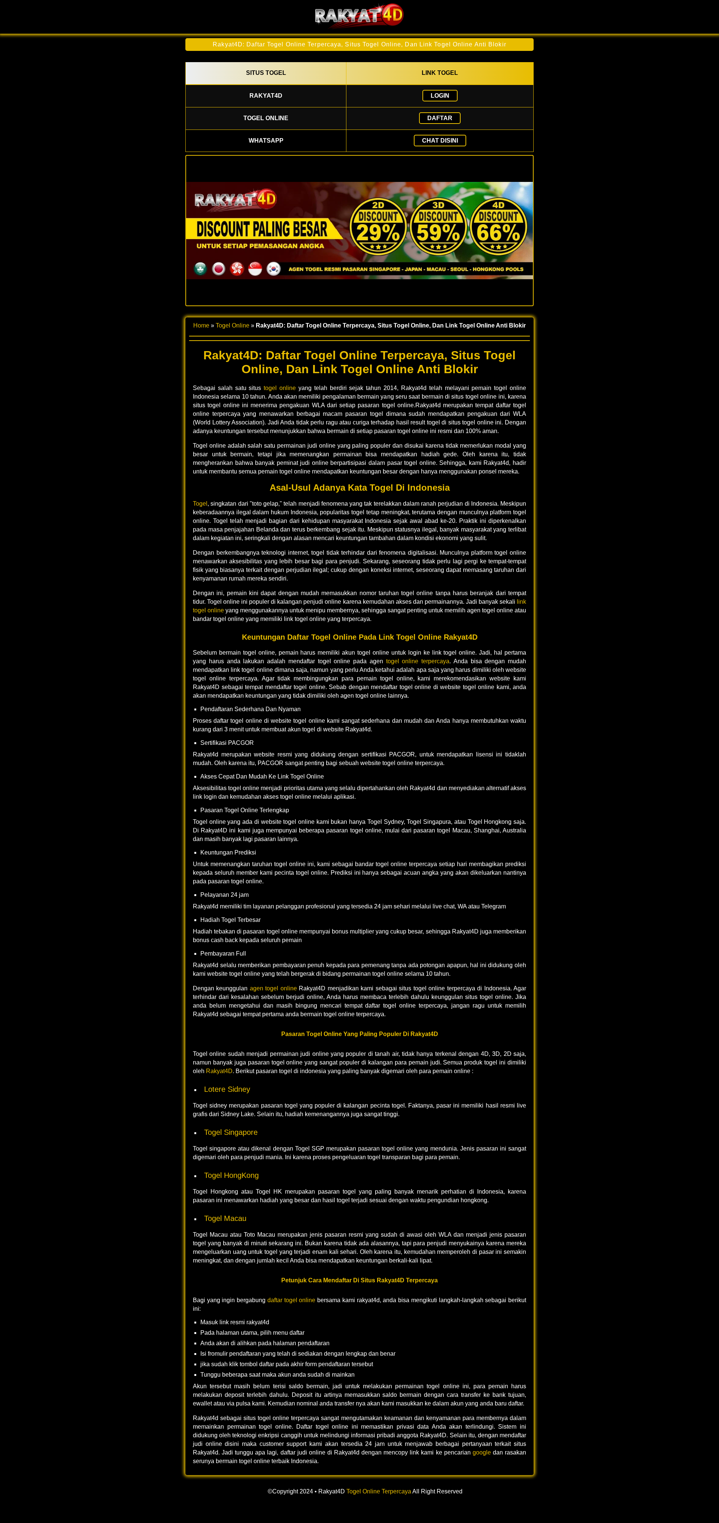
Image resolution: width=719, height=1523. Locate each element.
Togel (200, 503)
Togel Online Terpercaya (378, 1491)
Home (201, 325)
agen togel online (273, 988)
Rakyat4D (219, 1071)
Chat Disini (440, 140)
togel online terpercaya (418, 661)
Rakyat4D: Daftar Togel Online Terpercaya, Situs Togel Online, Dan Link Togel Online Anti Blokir (359, 44)
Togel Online (232, 325)
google (482, 1452)
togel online (280, 388)
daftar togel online (291, 1300)
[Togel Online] (359, 27)
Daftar (439, 118)
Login (440, 95)
